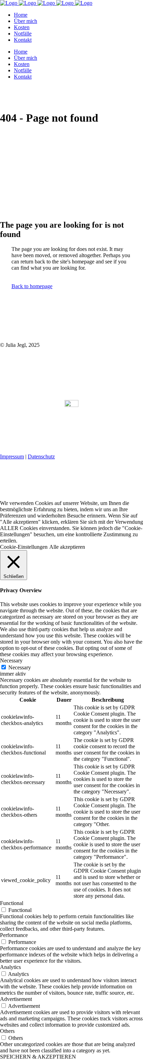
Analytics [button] (10, 967)
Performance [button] (14, 935)
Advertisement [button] (16, 999)
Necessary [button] (11, 660)
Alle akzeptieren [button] (67, 547)
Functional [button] (11, 903)
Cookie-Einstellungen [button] (24, 547)
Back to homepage (31, 286)
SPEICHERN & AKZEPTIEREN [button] (38, 1057)
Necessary (19, 667)
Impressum (12, 456)
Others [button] (7, 1031)
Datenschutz (41, 456)
